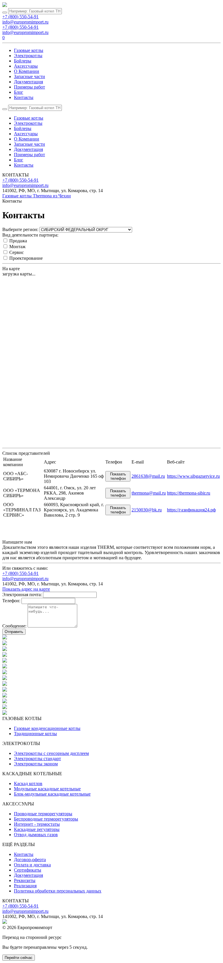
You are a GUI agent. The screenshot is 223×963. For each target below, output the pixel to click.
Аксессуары (26, 66)
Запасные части (29, 76)
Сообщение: (14, 625)
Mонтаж (17, 246)
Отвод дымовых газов (36, 834)
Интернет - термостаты (37, 824)
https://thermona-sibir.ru (188, 492)
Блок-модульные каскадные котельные (52, 793)
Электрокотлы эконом (36, 763)
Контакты (23, 97)
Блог (18, 92)
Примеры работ (29, 86)
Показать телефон (118, 476)
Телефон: (11, 600)
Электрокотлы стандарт (37, 758)
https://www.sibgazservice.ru (193, 476)
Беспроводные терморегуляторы (46, 818)
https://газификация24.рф (191, 509)
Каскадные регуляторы (37, 829)
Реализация (25, 885)
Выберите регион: (20, 229)
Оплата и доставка (32, 864)
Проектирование (26, 258)
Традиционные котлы (35, 733)
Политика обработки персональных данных (57, 890)
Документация (28, 81)
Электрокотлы (28, 55)
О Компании (26, 71)
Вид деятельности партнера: (30, 234)
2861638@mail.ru (148, 476)
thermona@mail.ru (149, 492)
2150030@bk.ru (147, 509)
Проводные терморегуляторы (43, 813)
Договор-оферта (30, 859)
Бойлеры (22, 60)
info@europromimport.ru (25, 21)
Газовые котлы (28, 50)
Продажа (18, 240)
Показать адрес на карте (26, 589)
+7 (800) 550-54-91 (20, 16)
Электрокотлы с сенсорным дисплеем (51, 753)
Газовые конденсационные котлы (47, 728)
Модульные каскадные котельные (47, 788)
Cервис (16, 252)
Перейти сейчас (19, 957)
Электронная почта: (22, 594)
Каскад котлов (28, 783)
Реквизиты (24, 880)
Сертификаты (27, 870)
